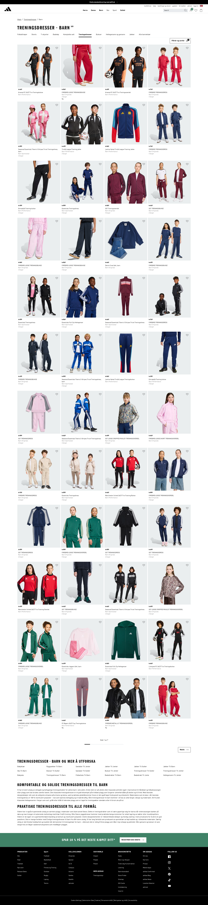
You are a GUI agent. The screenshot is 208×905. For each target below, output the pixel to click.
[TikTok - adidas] (179, 880)
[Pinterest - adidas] (179, 874)
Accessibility (133, 900)
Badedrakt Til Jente (141, 775)
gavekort (174, 6)
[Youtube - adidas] (179, 886)
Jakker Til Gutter (140, 767)
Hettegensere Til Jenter (172, 775)
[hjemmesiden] (7, 9)
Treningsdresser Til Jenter (173, 771)
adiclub (189, 6)
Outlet (122, 10)
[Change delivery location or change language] (201, 6)
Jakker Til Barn (169, 767)
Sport (115, 10)
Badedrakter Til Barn (113, 775)
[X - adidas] (179, 869)
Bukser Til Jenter (111, 771)
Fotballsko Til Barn (83, 775)
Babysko (20, 775)
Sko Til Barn (22, 771)
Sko (107, 10)
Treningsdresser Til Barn (56, 775)
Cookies (97, 900)
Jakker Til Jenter (111, 767)
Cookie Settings (76, 900)
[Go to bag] (201, 10)
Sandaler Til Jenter (83, 767)
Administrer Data (88, 900)
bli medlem (182, 6)
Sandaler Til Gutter (83, 771)
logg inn (195, 6)
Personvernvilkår (107, 900)
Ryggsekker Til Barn (54, 767)
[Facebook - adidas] (179, 857)
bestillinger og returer (164, 6)
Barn (101, 10)
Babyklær (21, 767)
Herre (85, 10)
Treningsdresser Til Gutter (144, 771)
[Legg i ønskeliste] (56, 48)
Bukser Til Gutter (53, 771)
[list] (104, 34)
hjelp (154, 6)
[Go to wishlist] (195, 10)
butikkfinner (147, 6)
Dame (93, 10)
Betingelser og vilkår (121, 900)
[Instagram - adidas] (179, 863)
